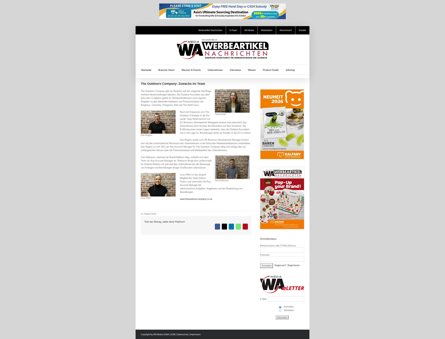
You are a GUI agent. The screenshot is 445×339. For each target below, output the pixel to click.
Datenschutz (183, 334)
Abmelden (288, 310)
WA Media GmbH (161, 334)
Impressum (195, 334)
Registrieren (294, 265)
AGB (173, 334)
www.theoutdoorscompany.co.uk (196, 199)
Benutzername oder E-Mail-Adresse (278, 245)
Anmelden (288, 306)
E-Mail (263, 299)
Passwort (264, 255)
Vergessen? (280, 265)
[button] (303, 69)
